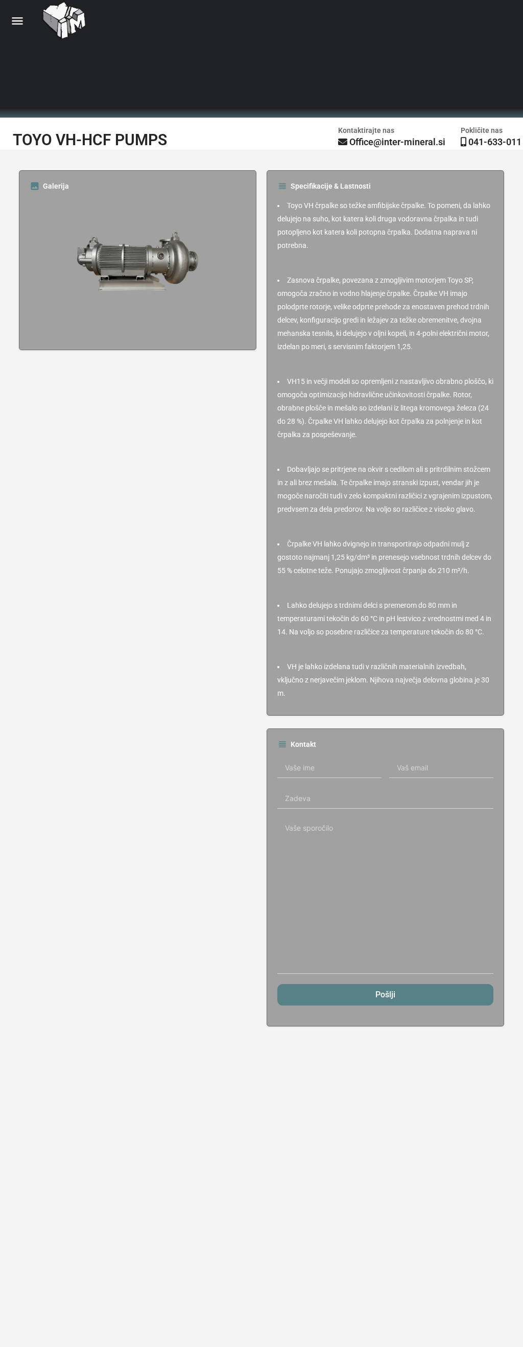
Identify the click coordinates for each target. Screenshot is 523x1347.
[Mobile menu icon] (17, 21)
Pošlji (385, 994)
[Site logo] (66, 21)
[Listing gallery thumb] (138, 269)
